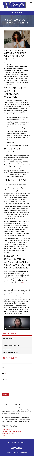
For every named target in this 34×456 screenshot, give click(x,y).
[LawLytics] (17, 447)
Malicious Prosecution (10, 352)
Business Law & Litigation (11, 345)
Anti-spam (24, 452)
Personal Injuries (8, 338)
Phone (4, 367)
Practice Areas (9, 333)
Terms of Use (10, 452)
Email (4, 373)
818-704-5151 (18, 13)
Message (4, 379)
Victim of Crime (8, 342)
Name (3, 362)
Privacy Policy (17, 452)
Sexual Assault (7, 349)
